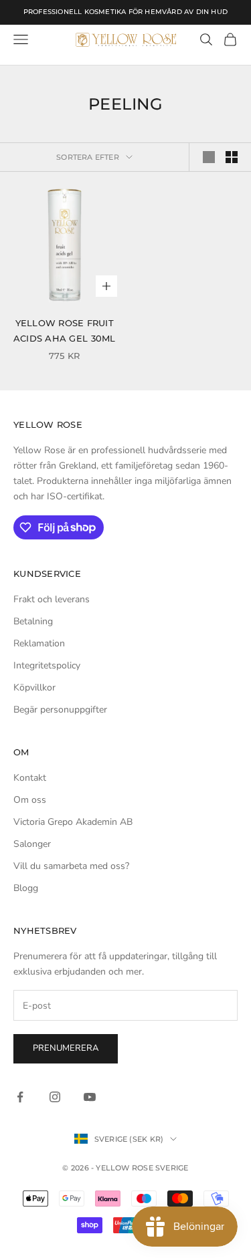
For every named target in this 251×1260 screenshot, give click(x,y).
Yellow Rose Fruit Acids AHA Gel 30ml (64, 330)
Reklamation (39, 643)
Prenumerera (65, 1048)
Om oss (29, 799)
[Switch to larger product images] (209, 157)
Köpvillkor (34, 687)
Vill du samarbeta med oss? (71, 866)
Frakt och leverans (51, 599)
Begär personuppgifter (60, 709)
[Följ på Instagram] (55, 1097)
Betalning (33, 621)
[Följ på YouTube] (89, 1097)
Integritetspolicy (46, 665)
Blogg (25, 888)
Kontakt (29, 777)
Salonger (32, 844)
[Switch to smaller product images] (232, 157)
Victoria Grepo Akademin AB (73, 821)
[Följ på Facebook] (20, 1097)
